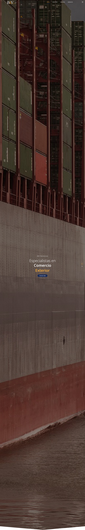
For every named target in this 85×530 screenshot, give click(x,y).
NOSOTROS (55, 2)
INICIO (48, 2)
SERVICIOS (62, 2)
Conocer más (42, 275)
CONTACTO (70, 2)
